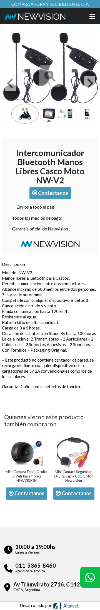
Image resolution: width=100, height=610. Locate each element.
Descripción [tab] (13, 264)
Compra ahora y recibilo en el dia (50, 4)
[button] (10, 83)
